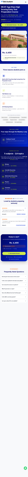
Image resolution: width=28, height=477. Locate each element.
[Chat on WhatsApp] (25, 468)
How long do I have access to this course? (11, 276)
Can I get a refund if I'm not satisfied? (9, 300)
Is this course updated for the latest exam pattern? (12, 280)
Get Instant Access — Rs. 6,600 (15, 25)
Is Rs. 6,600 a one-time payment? (9, 296)
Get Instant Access (15, 253)
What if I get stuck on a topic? (8, 288)
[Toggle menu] (25, 2)
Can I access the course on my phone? (10, 284)
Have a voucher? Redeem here (9, 27)
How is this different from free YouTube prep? (11, 292)
